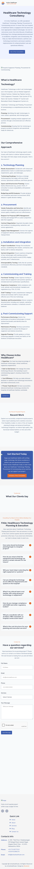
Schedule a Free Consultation (17, 475)
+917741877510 (13, 849)
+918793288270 (13, 851)
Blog (13, 829)
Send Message (6, 732)
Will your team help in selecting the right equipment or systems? (16, 571)
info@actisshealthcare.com (16, 855)
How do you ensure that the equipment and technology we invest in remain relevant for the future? (14, 559)
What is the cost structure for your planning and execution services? (15, 627)
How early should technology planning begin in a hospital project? (13, 547)
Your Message (5, 703)
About (13, 823)
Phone (3, 683)
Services (3, 693)
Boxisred (26, 866)
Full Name (4, 663)
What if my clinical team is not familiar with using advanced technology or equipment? (13, 593)
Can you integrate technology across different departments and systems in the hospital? (15, 581)
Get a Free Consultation (17, 52)
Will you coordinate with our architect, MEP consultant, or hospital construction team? (13, 616)
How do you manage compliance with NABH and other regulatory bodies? (15, 605)
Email (2, 673)
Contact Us (5, 396)
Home (13, 820)
